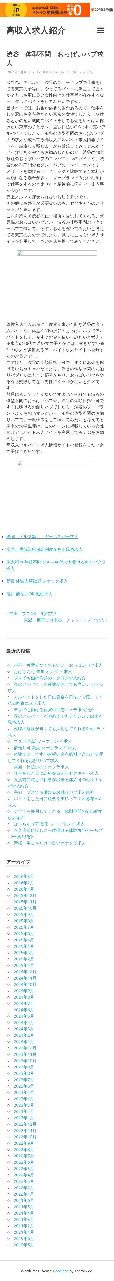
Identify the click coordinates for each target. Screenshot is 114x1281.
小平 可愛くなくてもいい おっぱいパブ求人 (58, 664)
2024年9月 (24, 990)
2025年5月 (24, 939)
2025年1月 (24, 965)
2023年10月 (25, 1060)
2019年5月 (24, 1244)
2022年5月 (24, 1168)
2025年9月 (24, 914)
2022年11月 (25, 1130)
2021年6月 (24, 1200)
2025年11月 (25, 901)
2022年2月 (24, 1187)
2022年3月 (24, 1181)
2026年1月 (24, 888)
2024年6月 (24, 1009)
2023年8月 (24, 1073)
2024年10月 (25, 984)
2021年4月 (24, 1212)
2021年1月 (24, 1231)
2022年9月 (24, 1142)
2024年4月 (24, 1022)
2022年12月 (25, 1123)
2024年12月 (25, 971)
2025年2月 (24, 958)
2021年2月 (24, 1225)
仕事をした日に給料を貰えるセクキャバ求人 (56, 772)
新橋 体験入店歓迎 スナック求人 (37, 580)
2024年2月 (24, 1035)
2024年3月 (24, 1028)
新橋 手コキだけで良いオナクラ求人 (50, 842)
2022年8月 (24, 1149)
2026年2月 (24, 882)
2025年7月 (24, 927)
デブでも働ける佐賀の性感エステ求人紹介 (54, 709)
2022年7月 (24, 1155)
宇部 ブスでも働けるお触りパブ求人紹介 (54, 792)
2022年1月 (24, 1193)
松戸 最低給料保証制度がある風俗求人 (44, 549)
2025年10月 (25, 907)
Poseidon (61, 1270)
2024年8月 (24, 996)
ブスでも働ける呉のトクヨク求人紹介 (50, 677)
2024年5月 (24, 1015)
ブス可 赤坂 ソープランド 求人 (43, 741)
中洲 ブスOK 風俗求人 (33, 613)
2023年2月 (24, 1111)
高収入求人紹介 (36, 30)
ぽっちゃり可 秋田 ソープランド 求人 (49, 823)
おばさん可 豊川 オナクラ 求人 (43, 671)
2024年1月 (24, 1041)
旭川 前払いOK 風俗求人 (29, 593)
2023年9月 (24, 1066)
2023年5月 (24, 1092)
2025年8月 (24, 920)
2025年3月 (24, 952)
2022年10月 (25, 1136)
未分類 (88, 72)
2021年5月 (24, 1206)
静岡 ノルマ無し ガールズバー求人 (42, 536)
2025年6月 (24, 933)
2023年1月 (24, 1117)
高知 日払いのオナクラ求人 (41, 766)
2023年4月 (24, 1098)
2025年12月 (25, 895)
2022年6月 (24, 1162)
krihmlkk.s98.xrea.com (56, 72)
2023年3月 (24, 1104)
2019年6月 (24, 1238)
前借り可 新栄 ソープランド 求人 (45, 747)
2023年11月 (25, 1054)
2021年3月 (24, 1219)
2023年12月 (25, 1047)
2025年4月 (24, 946)
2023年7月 (24, 1079)
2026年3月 (24, 876)
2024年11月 (25, 977)
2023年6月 (24, 1085)
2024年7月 (24, 1003)
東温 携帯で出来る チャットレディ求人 (64, 619)
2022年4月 (24, 1174)
